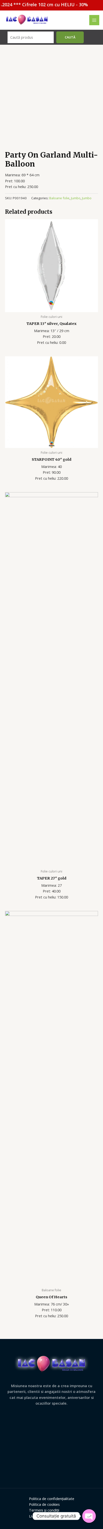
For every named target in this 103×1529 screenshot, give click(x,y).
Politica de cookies (44, 1504)
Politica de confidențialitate (51, 1498)
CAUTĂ (70, 37)
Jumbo (75, 198)
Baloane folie (59, 198)
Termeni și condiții (44, 1510)
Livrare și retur (41, 1516)
